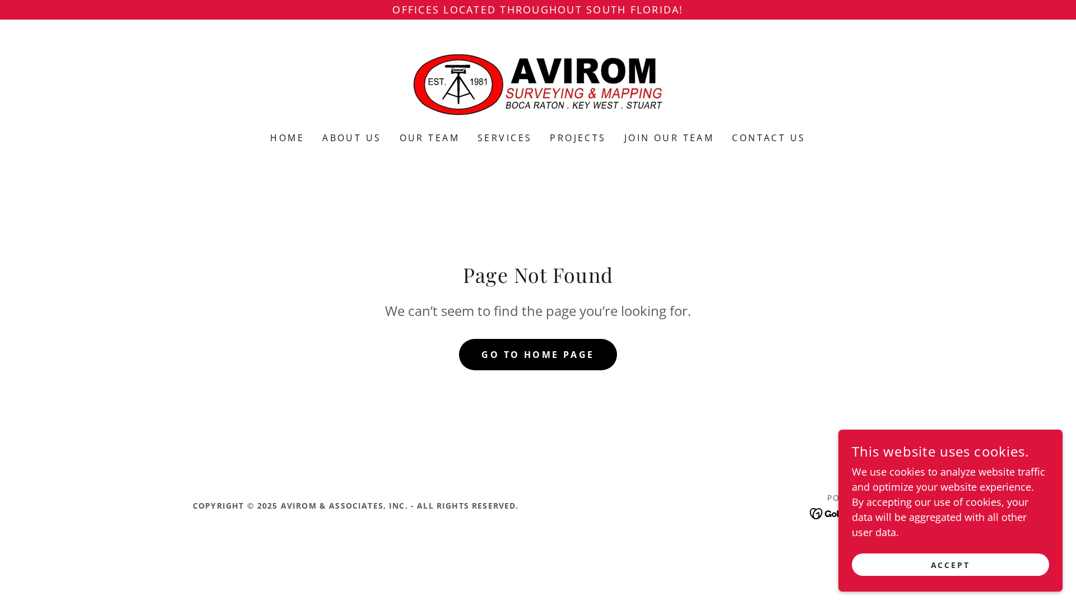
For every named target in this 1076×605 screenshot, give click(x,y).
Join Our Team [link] (669, 138)
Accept (951, 565)
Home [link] (287, 138)
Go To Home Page (537, 354)
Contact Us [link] (768, 138)
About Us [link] (351, 138)
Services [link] (504, 138)
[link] (538, 83)
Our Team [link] (430, 138)
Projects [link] (578, 138)
